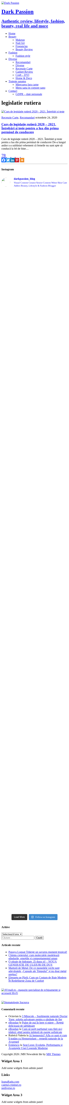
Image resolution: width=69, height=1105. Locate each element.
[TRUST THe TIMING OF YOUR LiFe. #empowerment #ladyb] (34, 196)
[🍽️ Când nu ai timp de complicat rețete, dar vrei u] (34, 664)
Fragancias (22, 46)
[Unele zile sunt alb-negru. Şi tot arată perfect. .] (34, 741)
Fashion (12, 52)
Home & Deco (24, 78)
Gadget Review (24, 71)
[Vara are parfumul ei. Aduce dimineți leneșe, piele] (34, 296)
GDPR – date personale (29, 94)
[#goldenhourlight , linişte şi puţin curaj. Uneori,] (34, 463)
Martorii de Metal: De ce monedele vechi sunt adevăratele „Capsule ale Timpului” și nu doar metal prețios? (37, 971)
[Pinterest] (17, 157)
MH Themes (53, 1054)
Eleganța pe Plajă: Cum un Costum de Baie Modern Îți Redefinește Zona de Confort (37, 979)
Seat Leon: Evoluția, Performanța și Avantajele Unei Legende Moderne (35, 1046)
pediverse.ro (8, 1088)
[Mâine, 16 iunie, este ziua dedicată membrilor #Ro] (34, 514)
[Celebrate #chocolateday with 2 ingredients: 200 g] (34, 348)
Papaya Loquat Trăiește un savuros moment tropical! (37, 951)
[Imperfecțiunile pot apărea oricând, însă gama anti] (34, 397)
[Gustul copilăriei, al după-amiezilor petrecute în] (34, 235)
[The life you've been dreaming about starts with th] (34, 333)
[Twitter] (8, 157)
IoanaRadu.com (10, 1081)
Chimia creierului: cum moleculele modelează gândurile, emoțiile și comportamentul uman (33, 957)
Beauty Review (24, 49)
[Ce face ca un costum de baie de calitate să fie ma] (34, 893)
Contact (12, 90)
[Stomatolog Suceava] (15, 1002)
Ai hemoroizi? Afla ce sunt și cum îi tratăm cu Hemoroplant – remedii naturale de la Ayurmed (37, 1038)
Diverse (12, 59)
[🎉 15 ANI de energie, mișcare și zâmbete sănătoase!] (34, 832)
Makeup (20, 39)
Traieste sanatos (17, 81)
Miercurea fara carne (27, 84)
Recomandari (23, 62)
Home (11, 33)
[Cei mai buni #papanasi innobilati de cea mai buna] (34, 448)
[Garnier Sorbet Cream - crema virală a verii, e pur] (34, 482)
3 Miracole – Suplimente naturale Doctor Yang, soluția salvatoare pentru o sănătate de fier (37, 1018)
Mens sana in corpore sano (30, 87)
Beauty (12, 36)
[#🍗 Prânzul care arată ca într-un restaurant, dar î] (34, 712)
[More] (22, 157)
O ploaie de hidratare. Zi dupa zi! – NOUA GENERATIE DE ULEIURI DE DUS (32, 963)
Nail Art (20, 43)
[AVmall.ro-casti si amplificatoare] (34, 993)
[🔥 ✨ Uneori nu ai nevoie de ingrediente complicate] (34, 560)
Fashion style (23, 55)
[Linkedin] (12, 157)
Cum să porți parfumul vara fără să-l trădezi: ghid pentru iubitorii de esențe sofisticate (35, 1030)
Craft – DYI (22, 74)
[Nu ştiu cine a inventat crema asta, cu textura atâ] (34, 777)
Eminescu (13, 1044)
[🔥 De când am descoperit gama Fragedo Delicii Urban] (34, 613)
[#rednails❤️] (34, 456)
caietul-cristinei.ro (11, 1084)
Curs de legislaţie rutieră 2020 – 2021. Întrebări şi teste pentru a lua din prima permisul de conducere (30, 128)
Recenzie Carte (24, 68)
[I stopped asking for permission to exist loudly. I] (34, 866)
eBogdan (13, 1022)
